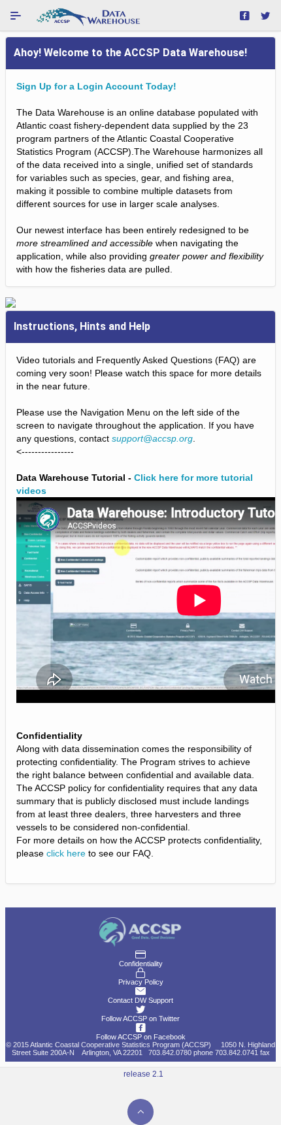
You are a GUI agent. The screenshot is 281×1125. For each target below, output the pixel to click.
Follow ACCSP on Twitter (140, 1018)
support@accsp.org (152, 438)
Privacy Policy (140, 982)
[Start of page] (140, 1112)
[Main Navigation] (15, 15)
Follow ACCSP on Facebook (141, 1037)
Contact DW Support (140, 1000)
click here (66, 853)
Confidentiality (141, 964)
